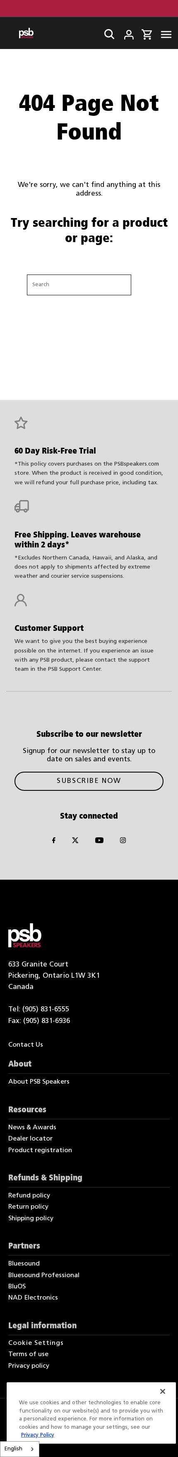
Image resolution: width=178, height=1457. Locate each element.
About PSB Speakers (39, 1082)
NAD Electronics (33, 1298)
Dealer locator (30, 1139)
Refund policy (29, 1195)
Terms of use (28, 1354)
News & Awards (32, 1127)
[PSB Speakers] (26, 33)
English (13, 1449)
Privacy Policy (37, 1435)
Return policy (28, 1207)
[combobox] (19, 1449)
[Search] (107, 32)
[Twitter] (75, 841)
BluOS (17, 1286)
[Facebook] (53, 841)
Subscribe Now (89, 781)
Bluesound (24, 1264)
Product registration (40, 1150)
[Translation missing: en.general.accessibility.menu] (164, 33)
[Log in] (123, 32)
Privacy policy (28, 1366)
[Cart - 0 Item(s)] (146, 33)
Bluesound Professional (43, 1275)
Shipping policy (30, 1218)
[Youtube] (99, 841)
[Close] (163, 1391)
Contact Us (25, 1045)
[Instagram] (123, 841)
